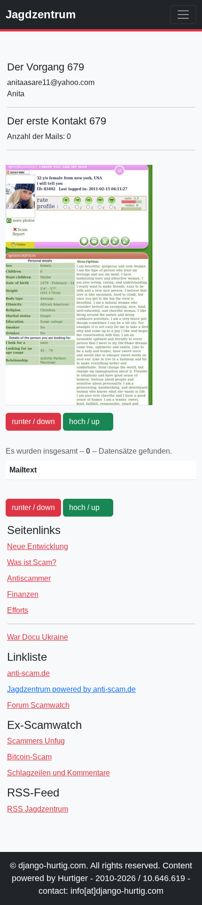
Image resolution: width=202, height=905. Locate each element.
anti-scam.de (28, 673)
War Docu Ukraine (37, 637)
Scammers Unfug (36, 741)
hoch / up (88, 421)
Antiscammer (29, 578)
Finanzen (23, 594)
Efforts (17, 610)
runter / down (33, 421)
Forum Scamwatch (38, 705)
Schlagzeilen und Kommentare (58, 773)
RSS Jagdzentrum (37, 809)
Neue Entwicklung (37, 546)
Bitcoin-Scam (29, 757)
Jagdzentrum (41, 14)
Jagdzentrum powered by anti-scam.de (71, 689)
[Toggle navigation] (183, 14)
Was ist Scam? (31, 562)
